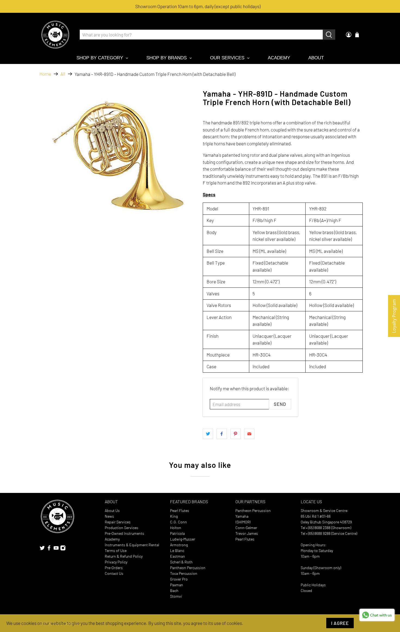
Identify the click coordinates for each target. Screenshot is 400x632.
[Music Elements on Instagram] (63, 549)
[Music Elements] (55, 35)
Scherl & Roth (181, 562)
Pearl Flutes (179, 510)
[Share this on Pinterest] (235, 434)
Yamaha (241, 516)
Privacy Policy (116, 562)
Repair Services (118, 522)
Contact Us (114, 573)
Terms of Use (116, 550)
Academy (112, 539)
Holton (175, 527)
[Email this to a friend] (249, 434)
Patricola (177, 533)
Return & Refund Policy (124, 556)
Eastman (177, 556)
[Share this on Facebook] (222, 434)
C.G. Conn (178, 522)
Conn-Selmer (246, 527)
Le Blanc (177, 550)
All (62, 74)
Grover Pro (179, 579)
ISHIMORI (243, 522)
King (174, 516)
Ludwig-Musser (182, 539)
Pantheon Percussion (187, 567)
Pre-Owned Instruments (124, 533)
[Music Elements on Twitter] (42, 549)
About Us (112, 510)
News (109, 516)
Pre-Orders (114, 567)
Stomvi (176, 596)
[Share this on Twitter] (208, 434)
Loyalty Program (394, 316)
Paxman (176, 584)
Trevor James (246, 533)
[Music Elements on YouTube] (56, 549)
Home (45, 74)
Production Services (121, 527)
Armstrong (179, 544)
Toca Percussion (183, 573)
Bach (174, 590)
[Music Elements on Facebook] (49, 549)
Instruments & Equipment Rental (132, 544)
